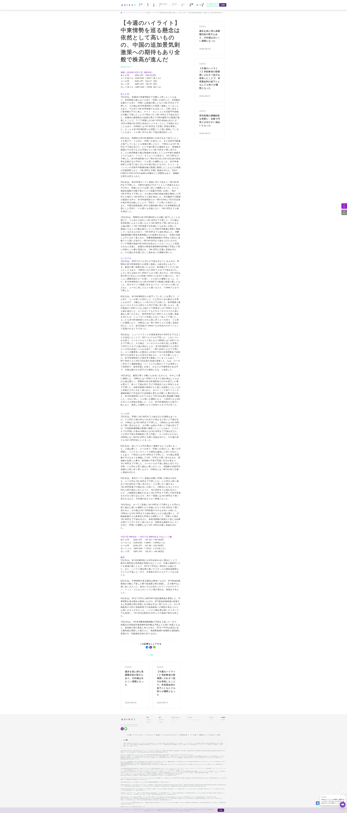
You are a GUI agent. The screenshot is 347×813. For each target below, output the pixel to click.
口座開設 (223, 5)
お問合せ (344, 212)
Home (121, 12)
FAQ (344, 207)
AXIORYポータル (212, 5)
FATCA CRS (183, 734)
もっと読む (150, 655)
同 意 (220, 810)
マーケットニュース (137, 12)
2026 (215, 734)
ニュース (127, 12)
